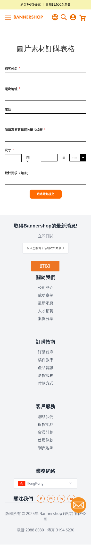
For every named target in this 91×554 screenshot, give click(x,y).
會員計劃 (45, 432)
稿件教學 (45, 359)
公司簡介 (45, 287)
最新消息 (45, 303)
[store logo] (24, 17)
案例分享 (45, 318)
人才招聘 (45, 310)
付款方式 (45, 383)
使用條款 (45, 440)
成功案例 (45, 295)
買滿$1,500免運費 (58, 4)
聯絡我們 (45, 416)
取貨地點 (45, 424)
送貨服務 (45, 375)
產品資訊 (45, 367)
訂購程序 (45, 352)
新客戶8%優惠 (30, 4)
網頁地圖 (45, 447)
